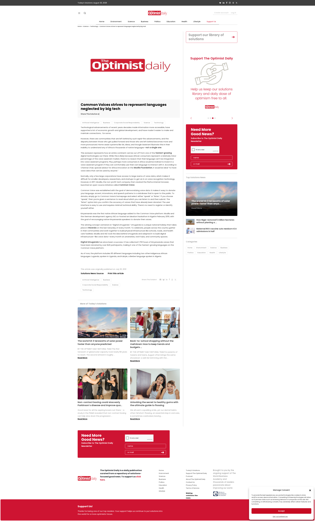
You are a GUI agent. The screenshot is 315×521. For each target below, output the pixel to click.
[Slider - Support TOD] (212, 118)
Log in (233, 12)
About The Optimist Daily (195, 479)
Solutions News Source (92, 273)
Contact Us (190, 482)
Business (144, 21)
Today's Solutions (193, 470)
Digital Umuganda (90, 242)
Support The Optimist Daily (196, 473)
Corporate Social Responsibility (127, 122)
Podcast (189, 476)
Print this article (116, 273)
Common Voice (126, 185)
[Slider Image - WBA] (210, 118)
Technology (94, 26)
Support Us (211, 21)
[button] (310, 490)
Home (101, 21)
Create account (221, 12)
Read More (82, 358)
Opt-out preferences (280, 516)
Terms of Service (192, 488)
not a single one (153, 147)
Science (131, 21)
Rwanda (92, 227)
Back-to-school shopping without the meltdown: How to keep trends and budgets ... (151, 344)
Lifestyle (196, 21)
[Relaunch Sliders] (215, 118)
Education (171, 21)
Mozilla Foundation (143, 167)
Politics (157, 21)
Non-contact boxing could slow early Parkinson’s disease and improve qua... (100, 404)
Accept (281, 511)
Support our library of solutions (206, 37)
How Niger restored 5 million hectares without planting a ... (215, 221)
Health (184, 21)
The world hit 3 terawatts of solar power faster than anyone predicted (100, 342)
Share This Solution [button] (89, 114)
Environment (116, 21)
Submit (229, 164)
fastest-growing (163, 153)
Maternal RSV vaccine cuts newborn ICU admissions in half (216, 230)
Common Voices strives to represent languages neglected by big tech (123, 26)
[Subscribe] (208, 118)
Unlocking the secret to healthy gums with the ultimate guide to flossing (154, 404)
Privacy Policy (191, 485)
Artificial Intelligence (90, 122)
